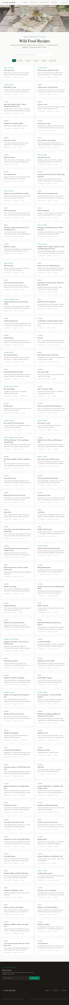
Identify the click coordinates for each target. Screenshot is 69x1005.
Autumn (36, 60)
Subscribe (34, 978)
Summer (28, 60)
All (14, 60)
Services (34, 2)
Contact (64, 2)
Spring (20, 60)
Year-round (52, 60)
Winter (44, 60)
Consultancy (44, 2)
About (25, 2)
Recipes (54, 2)
